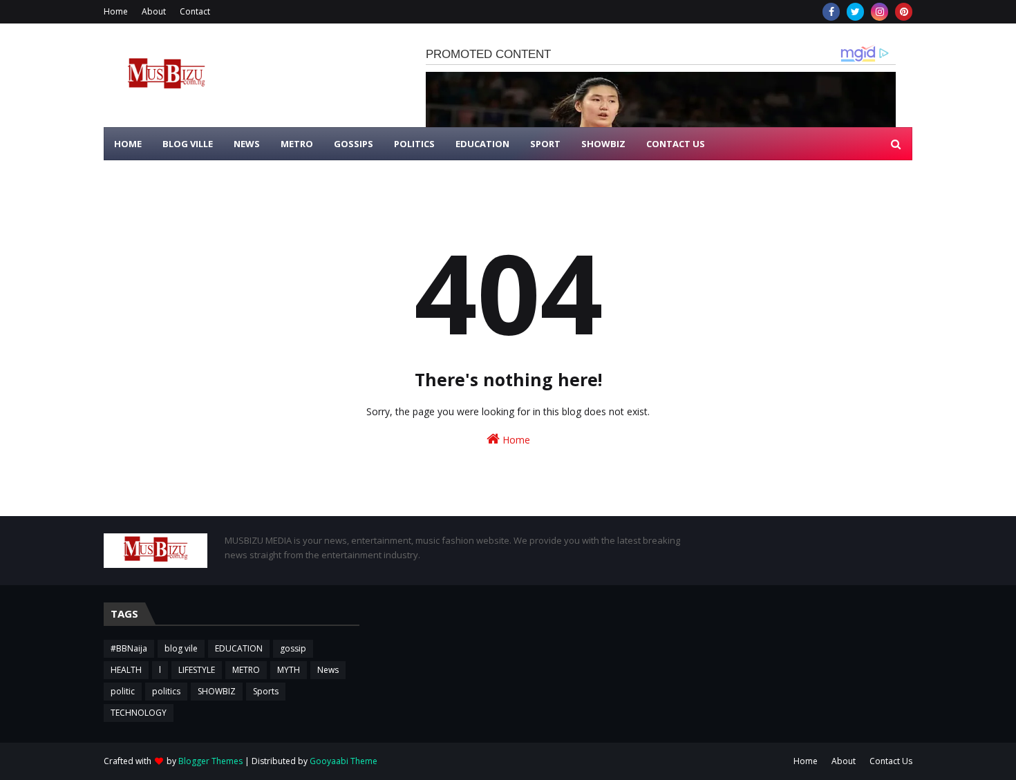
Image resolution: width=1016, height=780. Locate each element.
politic (123, 691)
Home (116, 11)
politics (166, 691)
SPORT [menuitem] (545, 143)
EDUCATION (239, 648)
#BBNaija (129, 648)
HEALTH (126, 670)
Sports (266, 691)
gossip (293, 648)
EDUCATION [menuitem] (482, 143)
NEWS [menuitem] (247, 143)
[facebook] (831, 12)
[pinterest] (903, 12)
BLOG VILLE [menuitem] (187, 143)
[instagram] (879, 12)
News (328, 670)
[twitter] (855, 12)
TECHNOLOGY (139, 713)
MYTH (288, 670)
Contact (195, 11)
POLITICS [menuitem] (414, 143)
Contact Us (890, 761)
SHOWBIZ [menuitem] (603, 143)
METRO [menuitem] (297, 143)
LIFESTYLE (196, 670)
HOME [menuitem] (128, 143)
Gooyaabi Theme (343, 761)
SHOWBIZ (217, 691)
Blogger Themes (210, 761)
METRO (246, 670)
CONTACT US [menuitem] (675, 143)
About (154, 11)
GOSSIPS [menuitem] (353, 143)
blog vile (181, 648)
